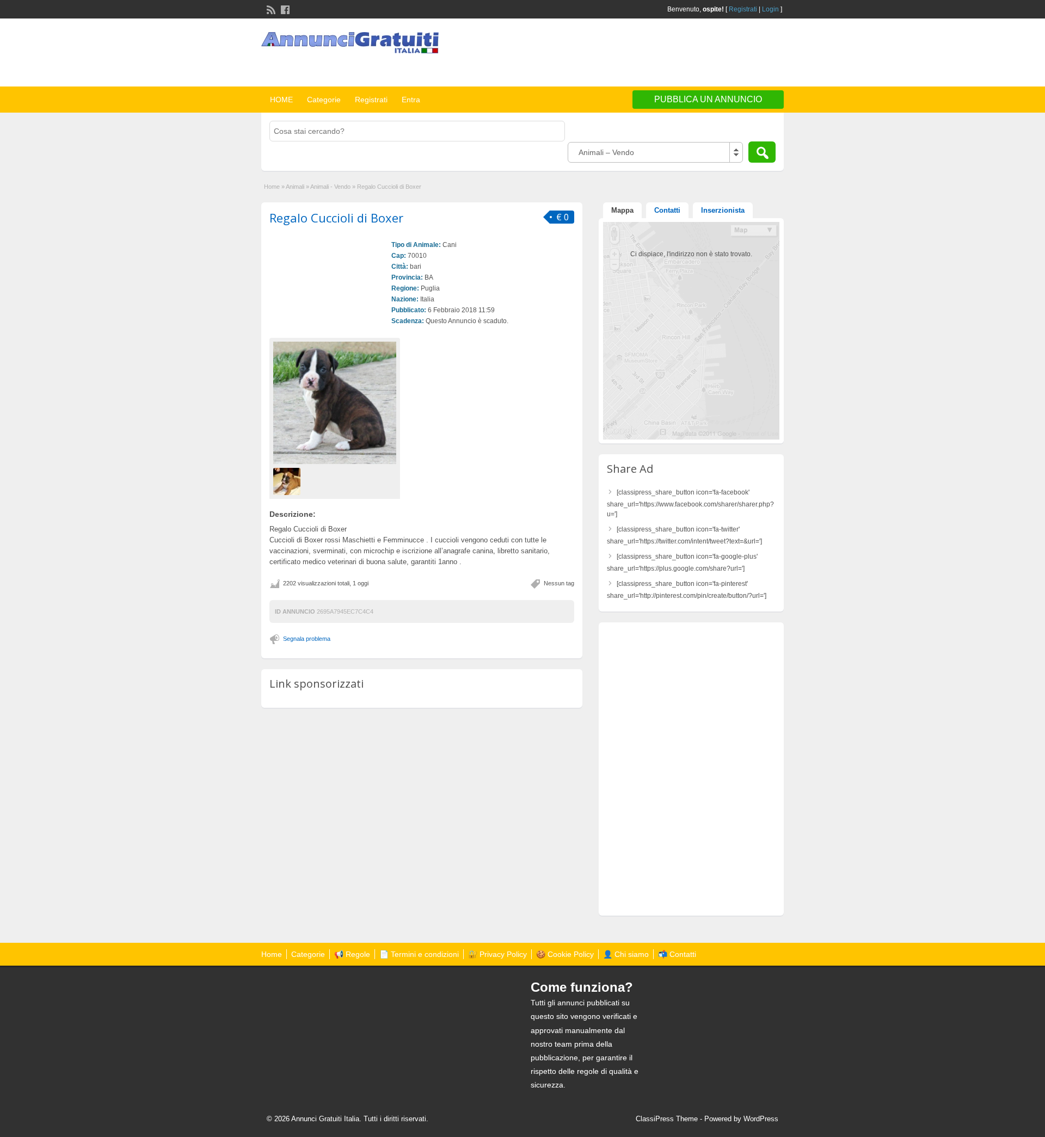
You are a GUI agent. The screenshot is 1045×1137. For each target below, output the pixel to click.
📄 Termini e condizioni (419, 954)
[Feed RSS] (270, 8)
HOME (281, 99)
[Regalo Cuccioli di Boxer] (334, 403)
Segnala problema (306, 638)
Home (272, 186)
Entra (411, 99)
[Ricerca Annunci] (762, 152)
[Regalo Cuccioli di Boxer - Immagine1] (288, 481)
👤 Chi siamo (626, 954)
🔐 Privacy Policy (497, 954)
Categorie (324, 99)
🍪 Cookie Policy (565, 954)
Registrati (743, 9)
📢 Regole (352, 954)
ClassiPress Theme (667, 1119)
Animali (295, 186)
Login (770, 9)
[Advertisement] (656, 54)
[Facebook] (284, 8)
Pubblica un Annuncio (708, 99)
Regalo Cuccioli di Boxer (336, 217)
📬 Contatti (677, 954)
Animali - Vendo (330, 186)
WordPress (760, 1119)
